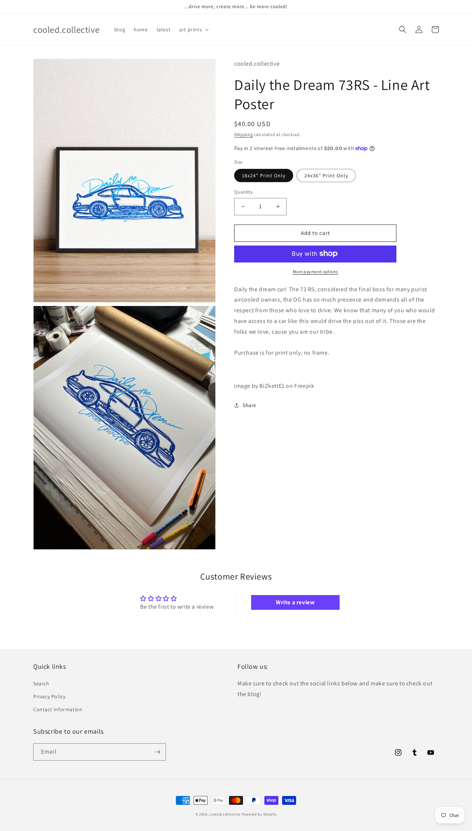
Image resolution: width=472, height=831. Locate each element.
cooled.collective (224, 814)
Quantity (243, 192)
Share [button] (249, 404)
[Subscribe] (157, 752)
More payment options (315, 271)
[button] (193, 29)
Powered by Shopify (259, 814)
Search (41, 683)
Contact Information (57, 709)
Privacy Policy (49, 696)
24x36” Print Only (326, 175)
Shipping (243, 134)
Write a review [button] (295, 602)
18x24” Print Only (263, 175)
